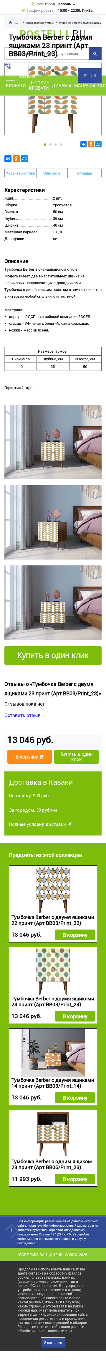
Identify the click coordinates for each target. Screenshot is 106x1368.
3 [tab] (55, 144)
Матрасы (84, 85)
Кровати (16, 85)
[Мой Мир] (98, 144)
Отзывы (84, 173)
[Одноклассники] (91, 144)
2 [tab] (50, 144)
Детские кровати (39, 85)
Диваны (61, 85)
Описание (51, 173)
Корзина (90, 75)
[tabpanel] (53, 99)
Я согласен (53, 1343)
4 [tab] (61, 144)
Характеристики (20, 173)
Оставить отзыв (22, 715)
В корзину (75, 935)
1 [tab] (45, 144)
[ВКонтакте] (83, 144)
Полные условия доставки (37, 824)
